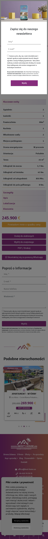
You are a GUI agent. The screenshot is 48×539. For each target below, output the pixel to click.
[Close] (43, 5)
